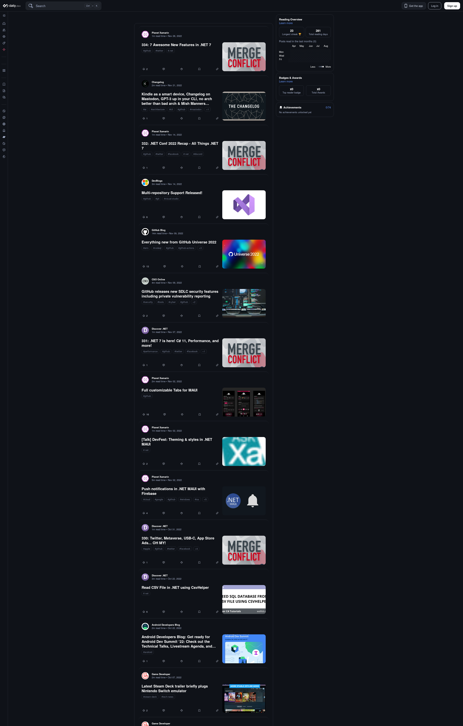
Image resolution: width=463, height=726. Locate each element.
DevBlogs (157, 180)
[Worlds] (4, 137)
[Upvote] (144, 69)
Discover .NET (160, 328)
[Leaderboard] (4, 130)
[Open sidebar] (4, 15)
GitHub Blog (158, 230)
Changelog (158, 82)
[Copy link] (217, 69)
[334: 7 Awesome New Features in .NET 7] (204, 51)
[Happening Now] (4, 43)
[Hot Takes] (4, 156)
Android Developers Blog (166, 624)
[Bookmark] (199, 69)
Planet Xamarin (160, 32)
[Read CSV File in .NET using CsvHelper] (204, 593)
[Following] (4, 30)
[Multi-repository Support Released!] (204, 199)
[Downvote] (181, 69)
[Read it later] (4, 97)
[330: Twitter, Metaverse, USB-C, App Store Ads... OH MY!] (204, 544)
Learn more (286, 23)
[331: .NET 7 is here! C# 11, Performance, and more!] (204, 347)
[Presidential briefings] (4, 90)
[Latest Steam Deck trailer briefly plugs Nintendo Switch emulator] (204, 692)
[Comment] (164, 69)
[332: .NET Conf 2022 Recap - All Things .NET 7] (204, 149)
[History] (4, 36)
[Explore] (4, 111)
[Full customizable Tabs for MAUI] (204, 396)
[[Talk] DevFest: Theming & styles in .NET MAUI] (204, 445)
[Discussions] (4, 150)
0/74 (328, 107)
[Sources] (4, 124)
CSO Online (158, 279)
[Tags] (4, 117)
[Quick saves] (4, 84)
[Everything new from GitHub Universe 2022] (204, 248)
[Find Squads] (4, 70)
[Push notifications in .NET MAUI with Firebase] (204, 495)
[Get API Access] (4, 49)
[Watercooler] (4, 143)
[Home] (12, 5)
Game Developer (161, 674)
